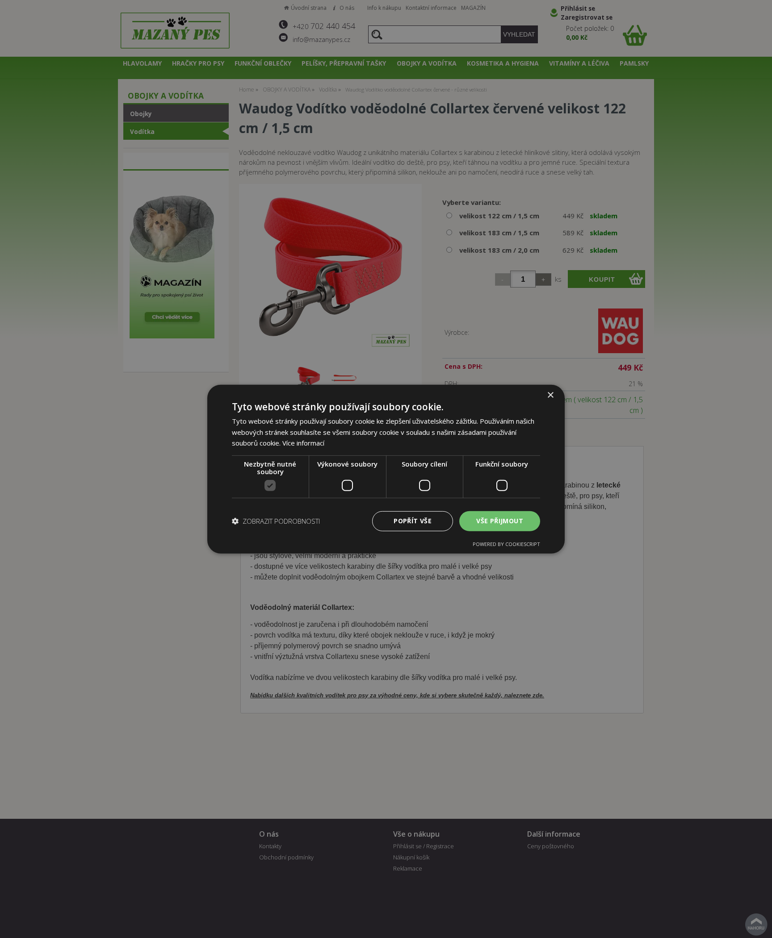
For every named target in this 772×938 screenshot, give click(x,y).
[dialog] (386, 468)
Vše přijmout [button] (499, 521)
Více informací (303, 442)
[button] (276, 521)
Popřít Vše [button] (413, 521)
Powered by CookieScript (506, 544)
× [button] (550, 395)
